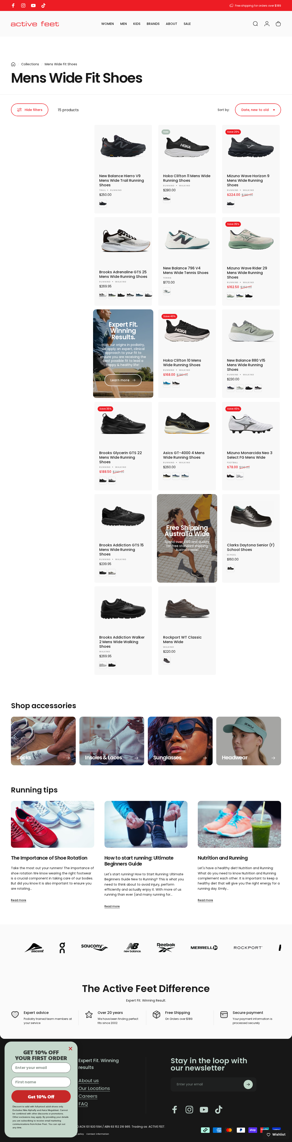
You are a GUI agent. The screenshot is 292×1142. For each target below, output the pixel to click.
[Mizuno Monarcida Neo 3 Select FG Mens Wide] (251, 424)
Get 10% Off (41, 1097)
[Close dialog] (70, 1048)
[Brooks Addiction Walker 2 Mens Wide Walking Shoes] (123, 609)
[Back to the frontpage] (13, 64)
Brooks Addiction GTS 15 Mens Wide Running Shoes (121, 549)
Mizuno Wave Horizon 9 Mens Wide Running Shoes (248, 180)
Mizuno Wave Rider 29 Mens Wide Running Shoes (247, 273)
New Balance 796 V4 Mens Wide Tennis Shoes (186, 270)
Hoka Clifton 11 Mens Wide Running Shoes (186, 178)
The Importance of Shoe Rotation (49, 858)
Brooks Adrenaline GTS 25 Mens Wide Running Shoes (123, 274)
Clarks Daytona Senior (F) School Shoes (251, 547)
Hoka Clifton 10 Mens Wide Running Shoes (182, 363)
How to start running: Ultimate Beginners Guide (139, 861)
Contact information (97, 1133)
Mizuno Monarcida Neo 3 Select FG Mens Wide (249, 455)
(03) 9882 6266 (270, 6)
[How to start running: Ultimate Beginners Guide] (146, 824)
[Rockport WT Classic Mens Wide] (187, 609)
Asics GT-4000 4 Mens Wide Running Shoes (184, 455)
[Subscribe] (248, 1084)
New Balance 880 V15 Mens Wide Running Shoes (246, 365)
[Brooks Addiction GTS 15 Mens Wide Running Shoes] (123, 516)
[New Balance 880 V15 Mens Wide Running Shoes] (251, 332)
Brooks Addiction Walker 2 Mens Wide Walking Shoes (122, 642)
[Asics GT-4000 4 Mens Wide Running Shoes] (187, 424)
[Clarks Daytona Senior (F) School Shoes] (251, 516)
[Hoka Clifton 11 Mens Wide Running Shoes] (187, 147)
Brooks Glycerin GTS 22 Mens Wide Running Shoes (120, 457)
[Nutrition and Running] (239, 824)
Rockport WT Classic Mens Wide (182, 640)
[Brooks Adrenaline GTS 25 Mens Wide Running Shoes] (125, 241)
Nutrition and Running (223, 858)
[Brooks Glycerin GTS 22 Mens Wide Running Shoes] (123, 424)
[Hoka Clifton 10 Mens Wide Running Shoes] (187, 332)
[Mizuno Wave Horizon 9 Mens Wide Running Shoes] (251, 147)
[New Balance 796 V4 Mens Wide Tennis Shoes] (187, 239)
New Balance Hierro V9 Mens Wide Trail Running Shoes (121, 180)
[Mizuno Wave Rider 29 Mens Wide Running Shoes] (251, 239)
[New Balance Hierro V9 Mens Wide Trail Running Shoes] (123, 147)
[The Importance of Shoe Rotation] (52, 824)
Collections (30, 64)
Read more (18, 900)
